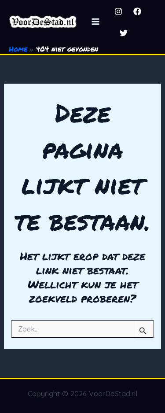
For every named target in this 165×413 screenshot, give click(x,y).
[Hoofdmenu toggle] (96, 22)
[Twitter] (124, 33)
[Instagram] (118, 11)
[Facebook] (137, 11)
